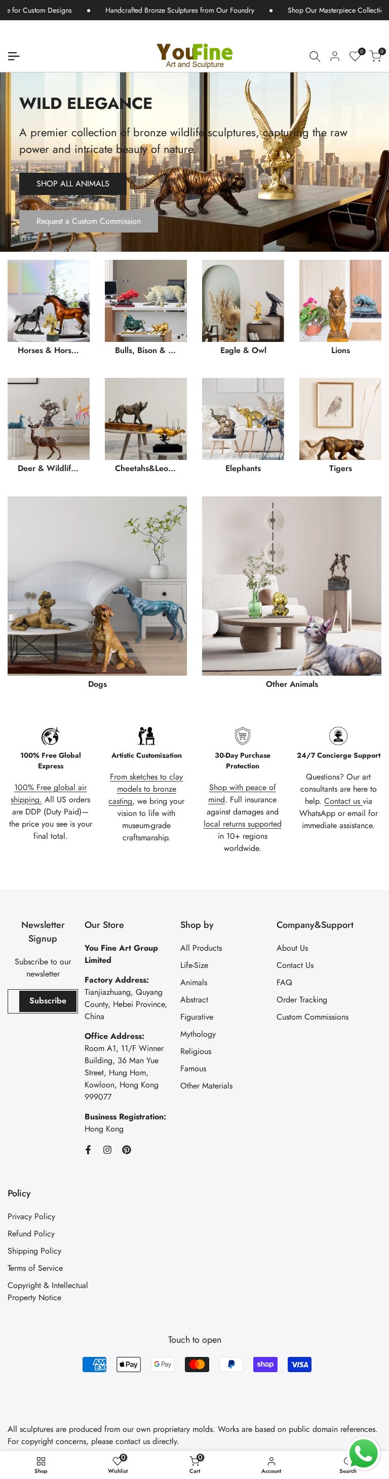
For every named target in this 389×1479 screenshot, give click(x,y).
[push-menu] (14, 56)
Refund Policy (31, 1233)
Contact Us (295, 965)
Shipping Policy (34, 1251)
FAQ (284, 982)
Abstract (194, 999)
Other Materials (206, 1086)
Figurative (196, 1017)
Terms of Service (35, 1268)
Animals (193, 982)
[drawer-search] (315, 56)
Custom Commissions (312, 1017)
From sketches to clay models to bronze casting (145, 789)
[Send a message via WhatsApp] (363, 1453)
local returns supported (243, 824)
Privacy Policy (31, 1216)
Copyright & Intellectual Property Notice (48, 1291)
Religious (195, 1051)
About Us (292, 948)
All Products (201, 948)
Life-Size (194, 965)
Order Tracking (302, 999)
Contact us (343, 801)
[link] (194, 162)
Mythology (198, 1034)
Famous (193, 1068)
